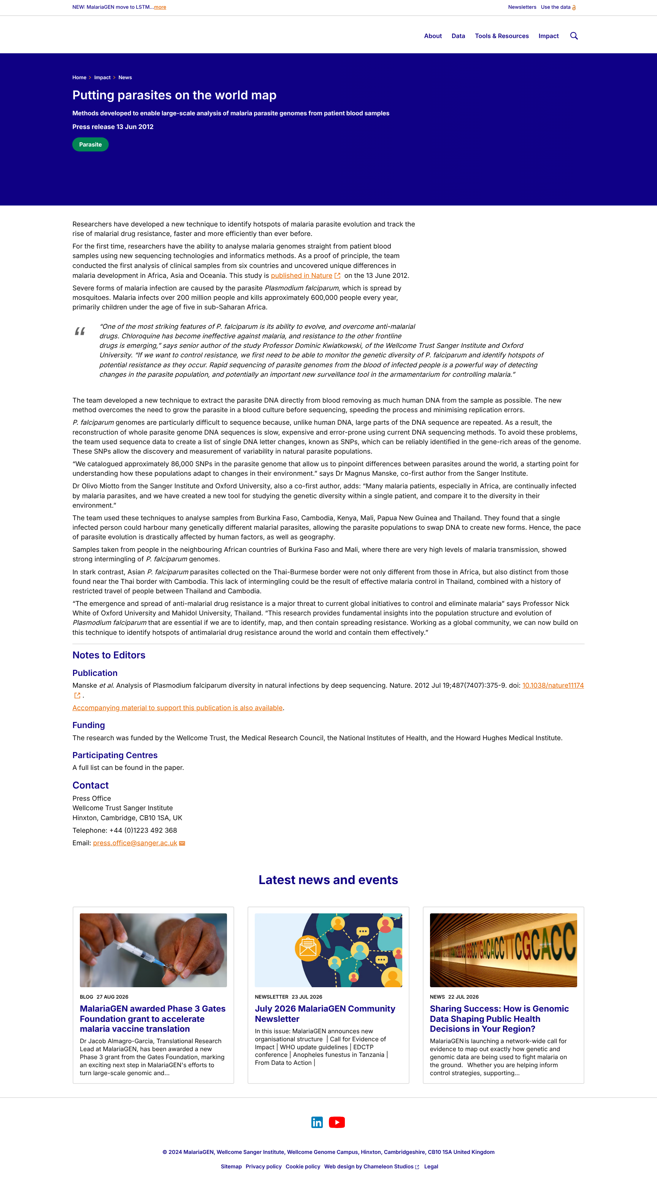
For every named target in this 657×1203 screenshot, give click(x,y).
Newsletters (522, 7)
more (160, 7)
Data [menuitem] (458, 36)
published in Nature (302, 276)
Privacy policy (264, 1166)
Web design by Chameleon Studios (369, 1166)
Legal (431, 1166)
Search (573, 34)
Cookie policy (303, 1166)
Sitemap (231, 1166)
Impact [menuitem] (549, 36)
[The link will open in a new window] (317, 1123)
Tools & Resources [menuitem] (502, 36)
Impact (102, 78)
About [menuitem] (433, 36)
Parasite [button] (90, 144)
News (125, 78)
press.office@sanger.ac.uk (135, 843)
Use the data (556, 7)
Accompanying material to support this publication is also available (177, 708)
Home (79, 78)
